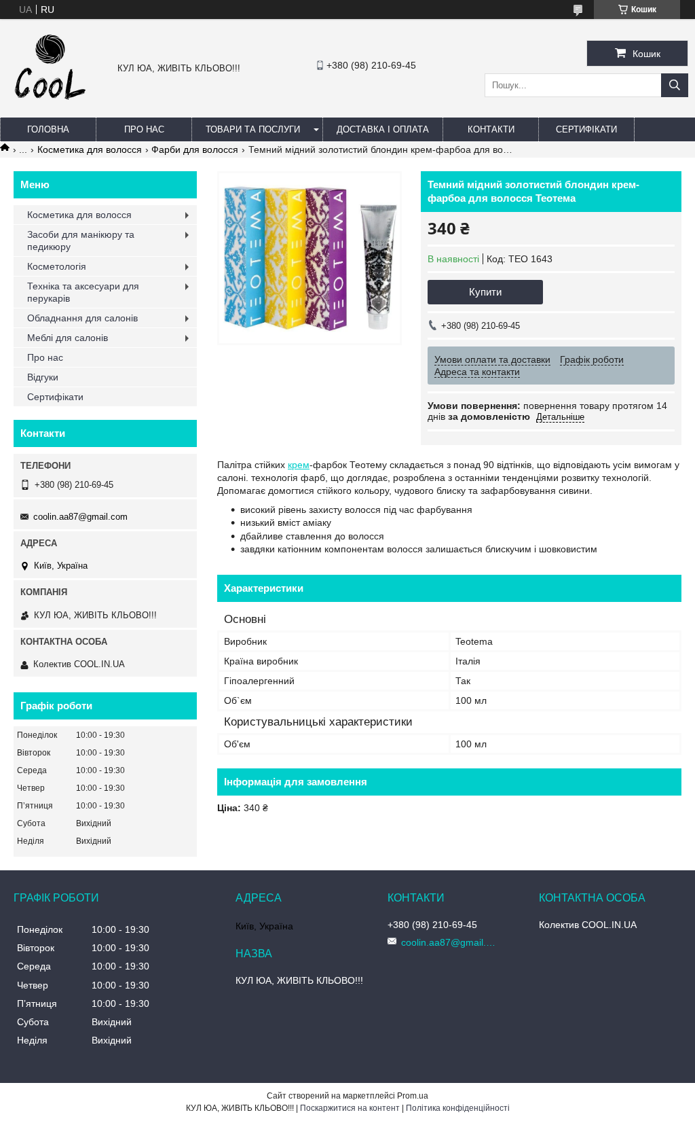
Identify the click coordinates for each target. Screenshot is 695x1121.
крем (298, 464)
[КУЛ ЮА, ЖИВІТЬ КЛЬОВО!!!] (50, 104)
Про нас (144, 129)
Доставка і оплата (383, 129)
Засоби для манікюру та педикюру (80, 240)
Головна (48, 129)
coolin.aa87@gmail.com (80, 517)
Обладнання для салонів (82, 318)
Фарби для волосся (194, 149)
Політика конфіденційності (458, 1108)
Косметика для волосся (89, 149)
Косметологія (56, 266)
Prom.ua (412, 1096)
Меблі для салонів (67, 337)
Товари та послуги (253, 129)
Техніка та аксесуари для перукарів (83, 292)
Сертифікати (586, 129)
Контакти (491, 129)
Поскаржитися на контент (350, 1108)
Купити (485, 292)
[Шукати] (674, 85)
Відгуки (42, 377)
